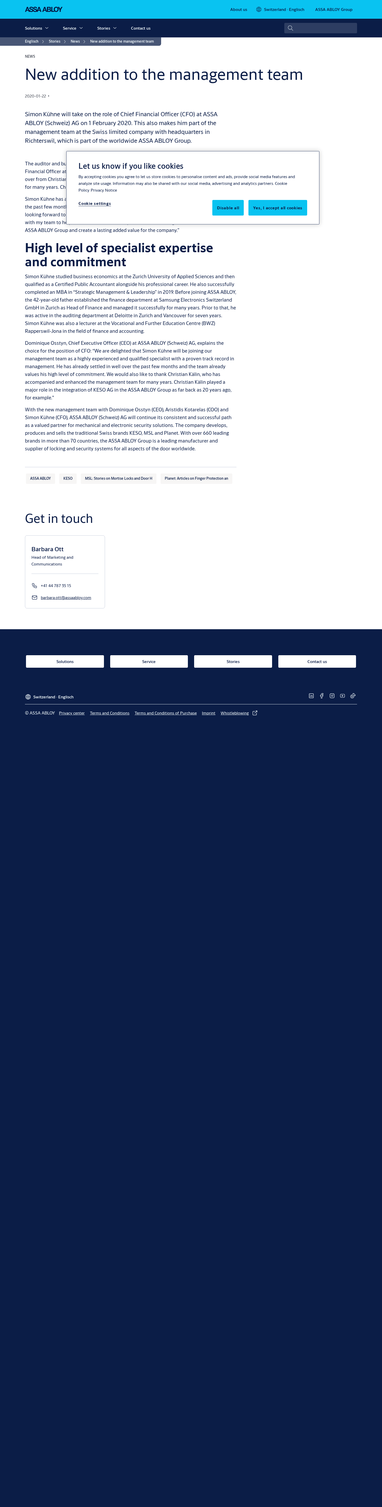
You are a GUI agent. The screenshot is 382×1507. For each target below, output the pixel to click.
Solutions (33, 28)
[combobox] (320, 28)
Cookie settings (94, 203)
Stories (103, 28)
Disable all (228, 207)
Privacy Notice (104, 190)
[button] (46, 28)
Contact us (140, 28)
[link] (238, 9)
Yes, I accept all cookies (277, 207)
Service (69, 28)
